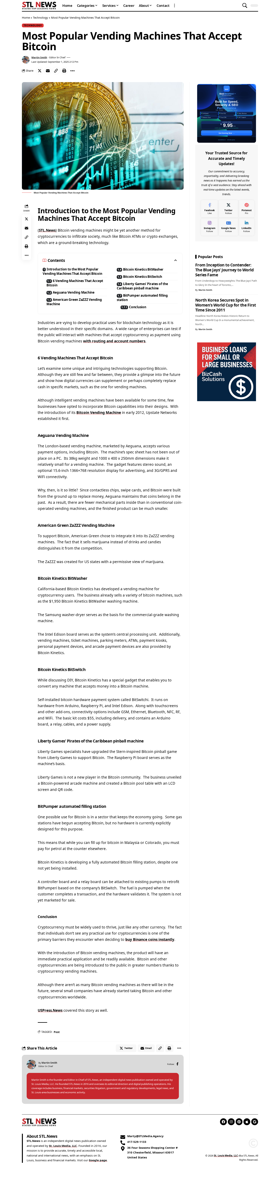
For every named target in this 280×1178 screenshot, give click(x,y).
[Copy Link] (56, 70)
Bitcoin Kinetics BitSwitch (142, 276)
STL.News (47, 230)
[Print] (64, 70)
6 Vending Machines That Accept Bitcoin (74, 283)
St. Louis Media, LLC (63, 1146)
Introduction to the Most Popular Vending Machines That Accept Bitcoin (72, 271)
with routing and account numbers (114, 341)
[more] (174, 5)
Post (56, 1032)
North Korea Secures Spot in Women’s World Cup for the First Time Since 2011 (225, 304)
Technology (40, 17)
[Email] (48, 70)
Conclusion (137, 307)
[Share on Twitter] (39, 70)
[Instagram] (209, 226)
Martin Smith (39, 57)
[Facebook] (177, 1064)
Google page (98, 1160)
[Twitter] (228, 209)
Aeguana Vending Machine (73, 292)
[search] (245, 5)
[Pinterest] (246, 209)
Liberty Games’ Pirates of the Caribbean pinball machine (142, 286)
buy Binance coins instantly (149, 939)
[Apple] (246, 1121)
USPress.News (50, 1010)
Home (26, 17)
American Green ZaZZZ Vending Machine (74, 301)
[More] (72, 70)
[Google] (254, 1121)
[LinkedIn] (246, 226)
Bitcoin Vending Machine (98, 412)
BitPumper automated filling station (142, 297)
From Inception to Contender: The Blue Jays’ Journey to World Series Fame (224, 269)
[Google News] (228, 226)
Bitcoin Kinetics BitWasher (143, 269)
